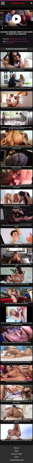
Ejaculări (18, 39)
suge (7, 43)
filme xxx (16, 448)
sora (4, 43)
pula (21, 41)
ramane (26, 41)
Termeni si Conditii (16, 454)
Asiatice (11, 39)
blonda (14, 41)
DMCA (16, 451)
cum (18, 41)
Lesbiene (24, 39)
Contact (16, 456)
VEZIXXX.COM (17, 3)
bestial (9, 41)
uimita (12, 43)
